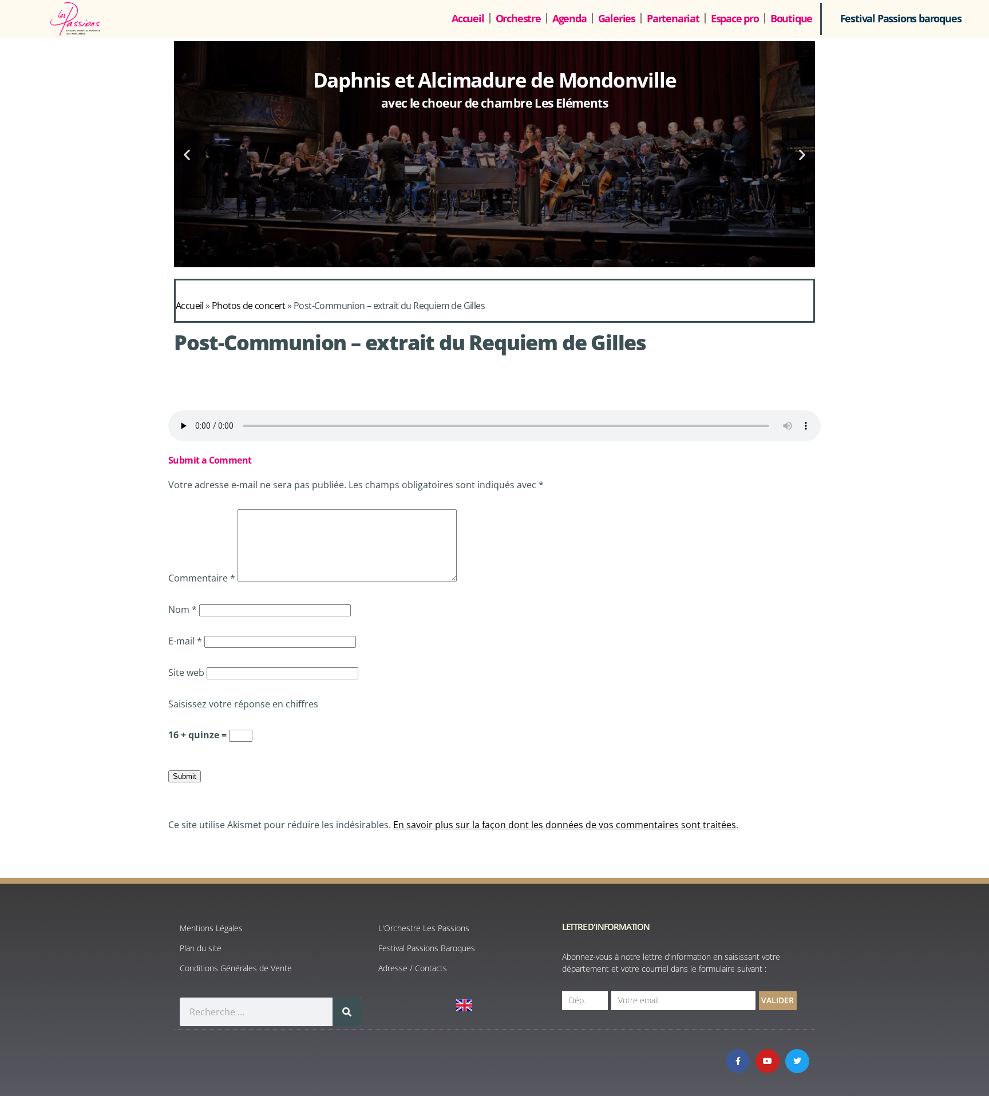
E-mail (185, 641)
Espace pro (735, 18)
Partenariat (673, 18)
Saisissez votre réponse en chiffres (243, 704)
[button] (187, 154)
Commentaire (201, 578)
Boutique (791, 18)
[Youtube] (767, 1061)
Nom (182, 609)
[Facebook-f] (738, 1061)
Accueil (468, 18)
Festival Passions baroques (901, 18)
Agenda (569, 18)
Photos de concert (249, 305)
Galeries (616, 18)
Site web (186, 672)
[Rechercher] (347, 1012)
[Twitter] (797, 1061)
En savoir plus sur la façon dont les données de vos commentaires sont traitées (564, 824)
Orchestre (518, 18)
